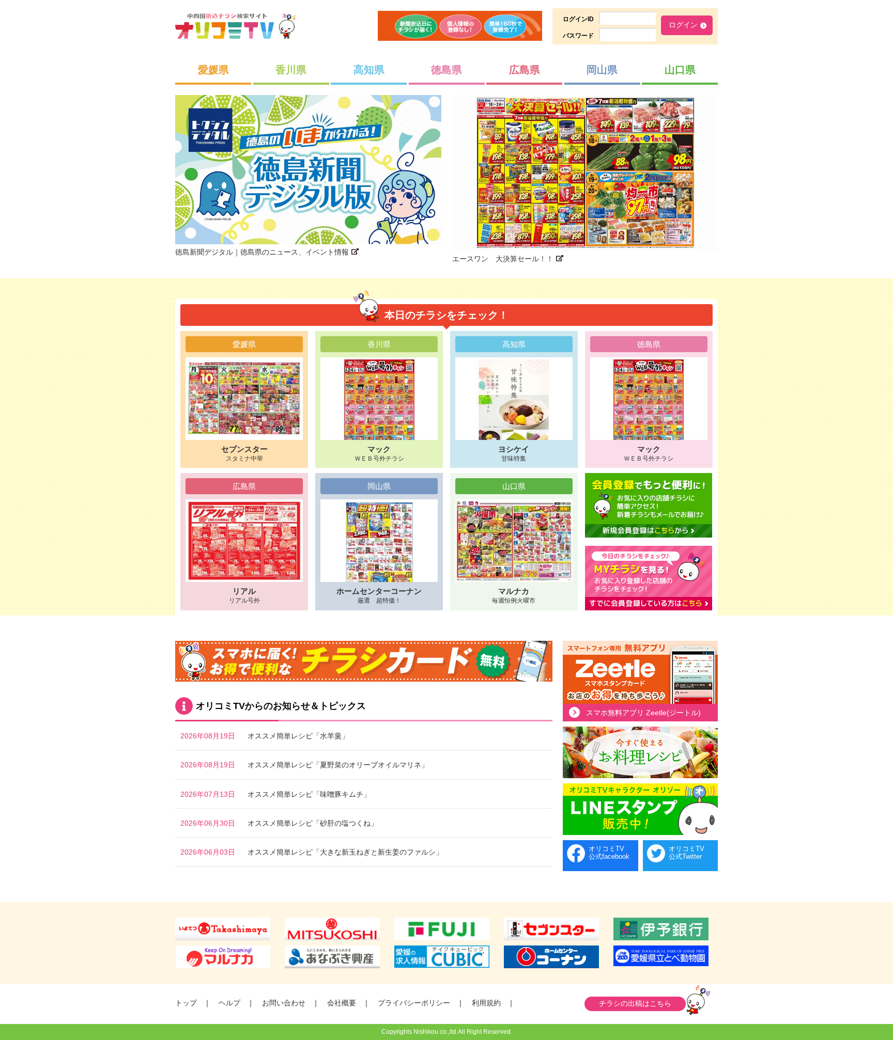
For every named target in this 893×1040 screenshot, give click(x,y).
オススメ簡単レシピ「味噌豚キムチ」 (309, 794)
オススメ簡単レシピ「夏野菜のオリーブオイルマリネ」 (338, 765)
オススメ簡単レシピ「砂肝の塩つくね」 (313, 823)
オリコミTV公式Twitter (686, 852)
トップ (186, 1003)
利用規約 (486, 1003)
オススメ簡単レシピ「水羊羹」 (298, 736)
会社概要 (341, 1003)
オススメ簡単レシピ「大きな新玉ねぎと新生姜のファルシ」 (345, 852)
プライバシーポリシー (414, 1003)
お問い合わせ (283, 1003)
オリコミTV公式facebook (609, 852)
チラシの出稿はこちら (635, 1003)
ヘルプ (229, 1003)
